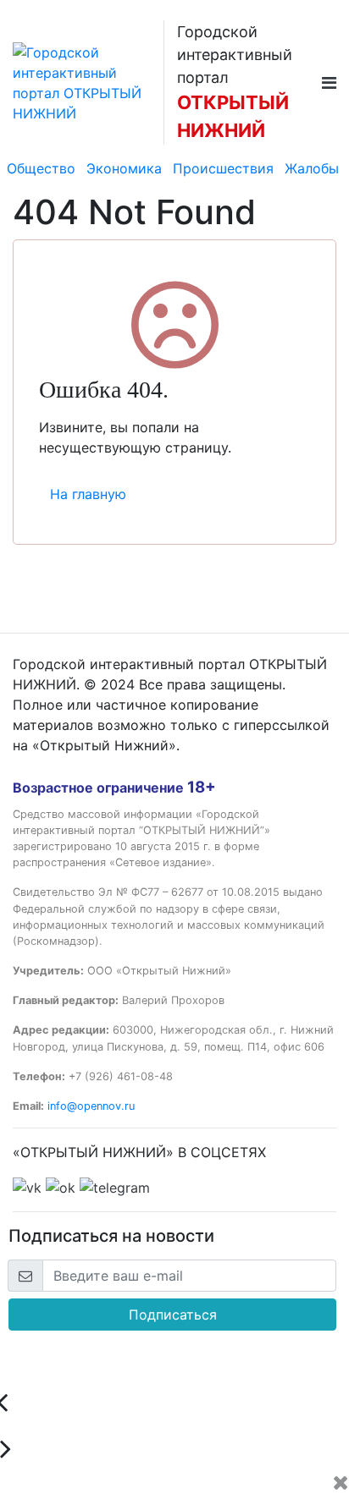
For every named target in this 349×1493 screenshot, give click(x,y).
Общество (41, 168)
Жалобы (312, 168)
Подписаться (173, 1314)
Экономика (124, 168)
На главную (88, 494)
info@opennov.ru (91, 1106)
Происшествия (223, 168)
